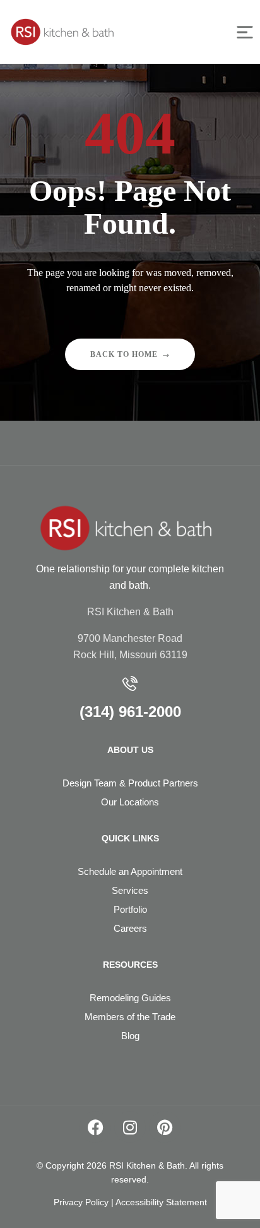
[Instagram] (130, 1127)
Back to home (124, 354)
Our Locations (130, 802)
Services (130, 890)
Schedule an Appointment (130, 871)
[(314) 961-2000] (130, 683)
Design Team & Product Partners (130, 783)
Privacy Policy (81, 1202)
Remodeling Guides (130, 997)
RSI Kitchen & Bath (130, 611)
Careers (130, 928)
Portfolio (130, 909)
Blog (130, 1035)
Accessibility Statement (161, 1202)
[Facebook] (95, 1127)
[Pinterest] (164, 1127)
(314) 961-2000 (130, 711)
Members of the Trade (130, 1016)
